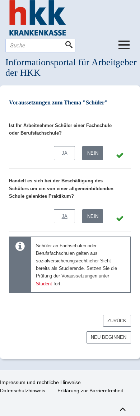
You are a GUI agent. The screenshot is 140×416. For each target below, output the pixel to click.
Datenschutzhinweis (22, 390)
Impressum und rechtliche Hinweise (40, 382)
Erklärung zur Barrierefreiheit (90, 390)
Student (44, 283)
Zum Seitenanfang (122, 408)
